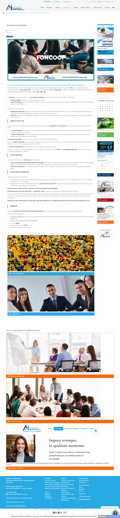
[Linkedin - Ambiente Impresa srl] (50, 1)
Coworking (64, 500)
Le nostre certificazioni (52, 486)
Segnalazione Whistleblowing (16, 506)
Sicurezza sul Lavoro (68, 480)
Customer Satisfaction (68, 498)
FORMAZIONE (83, 478)
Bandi (75, 7)
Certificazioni (65, 482)
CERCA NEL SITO (67, 1)
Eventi (81, 491)
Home (42, 7)
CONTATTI (82, 494)
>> (111, 98)
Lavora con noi (97, 7)
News (81, 487)
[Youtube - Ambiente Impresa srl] (47, 1)
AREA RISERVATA (56, 1)
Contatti (108, 7)
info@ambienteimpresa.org (107, 1)
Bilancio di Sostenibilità (52, 488)
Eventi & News (85, 7)
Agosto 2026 (104, 98)
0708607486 (92, 1)
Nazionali (48, 496)
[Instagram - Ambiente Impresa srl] (45, 1)
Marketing (64, 486)
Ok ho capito (102, 516)
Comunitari (48, 498)
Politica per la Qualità (52, 482)
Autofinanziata (84, 480)
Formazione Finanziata (34, 13)
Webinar (82, 489)
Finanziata (82, 482)
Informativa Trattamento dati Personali (19, 498)
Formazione (66, 7)
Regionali (48, 494)
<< (98, 98)
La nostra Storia (50, 480)
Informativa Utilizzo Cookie (15, 502)
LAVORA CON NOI (84, 496)
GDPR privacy (65, 492)
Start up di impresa (67, 484)
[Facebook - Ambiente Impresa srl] (49, 1)
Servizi (57, 7)
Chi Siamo (49, 7)
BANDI (47, 492)
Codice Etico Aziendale (52, 484)
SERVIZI (63, 478)
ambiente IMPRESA (11, 13)
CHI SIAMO (48, 478)
